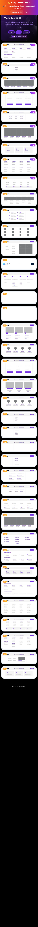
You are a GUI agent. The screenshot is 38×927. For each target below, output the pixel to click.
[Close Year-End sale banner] (26, 12)
